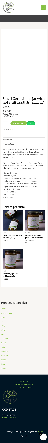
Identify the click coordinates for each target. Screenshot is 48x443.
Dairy (3, 325)
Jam (2, 334)
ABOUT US (24, 381)
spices (3, 360)
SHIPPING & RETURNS (24, 384)
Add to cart (18, 123)
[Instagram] (26, 436)
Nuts (3, 347)
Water (3, 330)
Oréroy (40, 431)
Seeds (3, 308)
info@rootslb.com (9, 418)
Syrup (3, 364)
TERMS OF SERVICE (24, 387)
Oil (2, 321)
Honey (3, 368)
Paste (3, 317)
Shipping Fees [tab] (8, 144)
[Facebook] (22, 436)
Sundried (4, 351)
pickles (3, 343)
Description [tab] (7, 139)
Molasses (4, 355)
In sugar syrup (6, 313)
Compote (4, 338)
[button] (44, 18)
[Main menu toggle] (43, 7)
